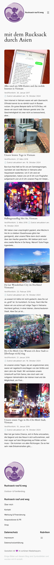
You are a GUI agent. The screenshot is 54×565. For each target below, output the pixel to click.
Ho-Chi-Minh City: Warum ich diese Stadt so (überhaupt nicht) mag (26, 352)
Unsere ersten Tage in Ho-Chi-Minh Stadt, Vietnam (25, 421)
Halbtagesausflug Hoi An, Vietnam (20, 218)
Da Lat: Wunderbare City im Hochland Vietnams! (23, 286)
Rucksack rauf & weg (34, 12)
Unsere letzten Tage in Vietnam (19, 155)
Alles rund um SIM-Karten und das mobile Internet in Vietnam (24, 87)
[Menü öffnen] (48, 12)
